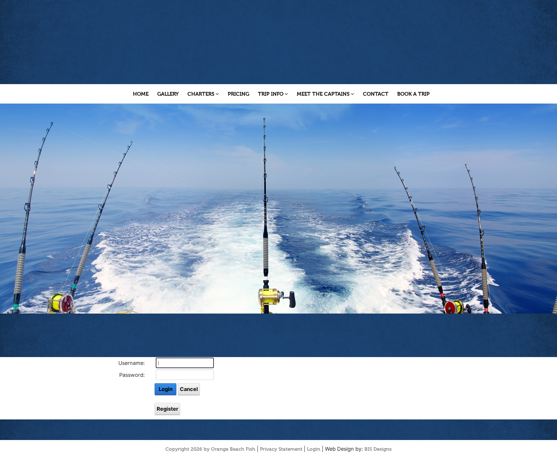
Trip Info (270, 94)
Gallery (168, 94)
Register (167, 409)
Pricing (238, 94)
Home (141, 94)
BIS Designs (378, 449)
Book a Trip (413, 94)
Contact (375, 94)
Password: (132, 375)
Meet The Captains (323, 94)
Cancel (189, 389)
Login (166, 389)
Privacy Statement (281, 449)
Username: (131, 363)
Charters (200, 94)
